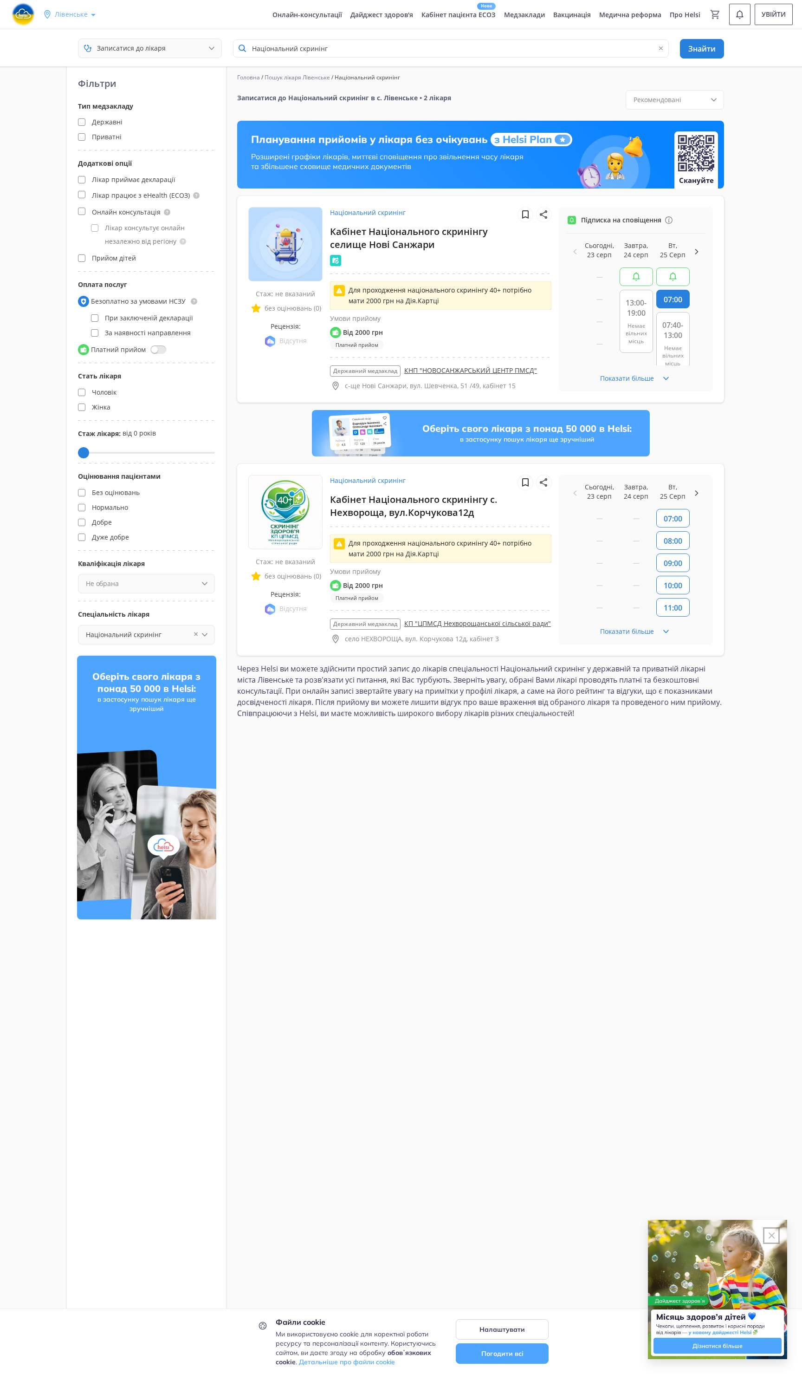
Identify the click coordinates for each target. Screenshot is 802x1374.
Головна (248, 77)
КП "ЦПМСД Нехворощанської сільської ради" (477, 623)
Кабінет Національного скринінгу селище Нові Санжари (409, 238)
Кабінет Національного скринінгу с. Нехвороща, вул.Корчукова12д (414, 506)
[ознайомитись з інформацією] (636, 276)
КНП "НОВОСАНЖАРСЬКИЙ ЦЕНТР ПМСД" (470, 370)
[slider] (83, 452)
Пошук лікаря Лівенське (297, 77)
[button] (196, 195)
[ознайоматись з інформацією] (669, 220)
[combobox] (451, 48)
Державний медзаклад (365, 371)
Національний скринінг (368, 212)
